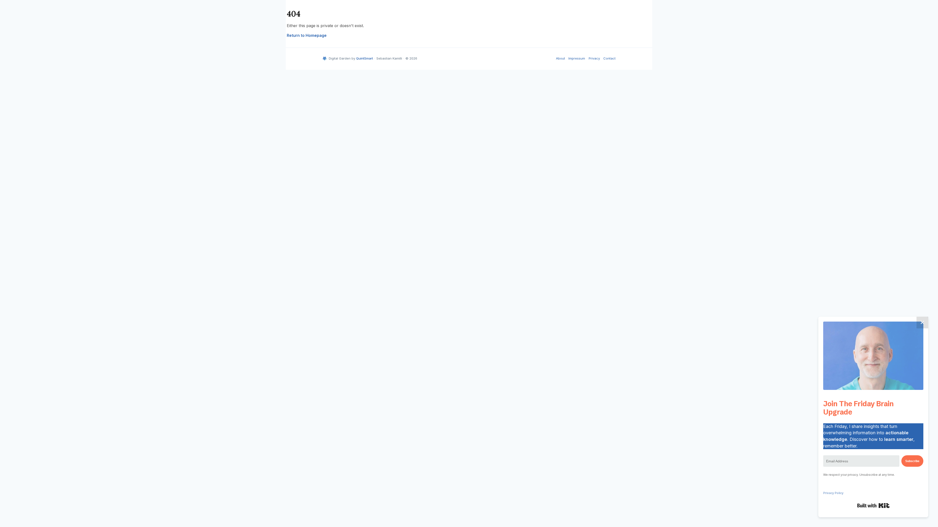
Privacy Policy (833, 493)
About (560, 58)
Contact (609, 58)
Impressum (576, 58)
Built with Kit (873, 505)
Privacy (594, 58)
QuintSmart (364, 58)
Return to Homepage (307, 35)
